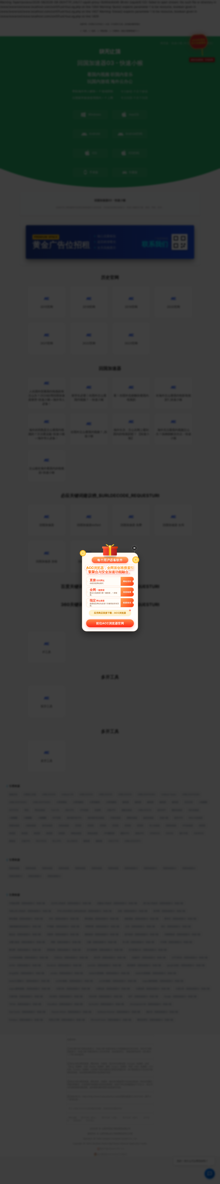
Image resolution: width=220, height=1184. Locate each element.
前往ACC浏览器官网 (110, 623)
